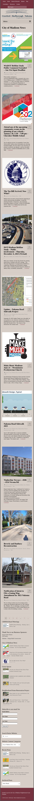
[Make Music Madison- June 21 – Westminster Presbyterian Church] (17, 347)
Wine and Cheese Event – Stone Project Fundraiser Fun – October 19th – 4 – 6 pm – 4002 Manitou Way (16, 701)
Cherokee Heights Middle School (15, 138)
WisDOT (11, 74)
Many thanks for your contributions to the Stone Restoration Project (19, 694)
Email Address (5, 711)
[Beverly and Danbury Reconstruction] (17, 525)
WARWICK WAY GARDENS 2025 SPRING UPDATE (20, 677)
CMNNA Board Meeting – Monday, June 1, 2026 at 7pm (19, 625)
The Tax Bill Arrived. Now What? (17, 660)
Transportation (6, 74)
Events (19, 372)
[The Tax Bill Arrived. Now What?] (17, 172)
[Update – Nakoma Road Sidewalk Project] (17, 291)
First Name (5, 716)
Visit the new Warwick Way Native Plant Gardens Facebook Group (19, 670)
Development (8, 486)
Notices (24, 600)
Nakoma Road (21, 314)
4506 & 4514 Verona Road (14, 484)
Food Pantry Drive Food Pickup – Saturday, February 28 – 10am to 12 (19, 760)
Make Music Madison (25, 372)
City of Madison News (17, 72)
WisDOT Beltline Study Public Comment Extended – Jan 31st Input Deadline (19, 646)
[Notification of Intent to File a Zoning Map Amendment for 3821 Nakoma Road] (17, 572)
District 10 (24, 72)
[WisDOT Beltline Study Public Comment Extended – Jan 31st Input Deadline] (17, 47)
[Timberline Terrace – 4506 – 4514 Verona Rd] (17, 461)
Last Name (4, 721)
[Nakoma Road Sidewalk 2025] (17, 405)
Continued (16, 86)
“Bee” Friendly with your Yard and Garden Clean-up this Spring (19, 683)
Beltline (10, 72)
